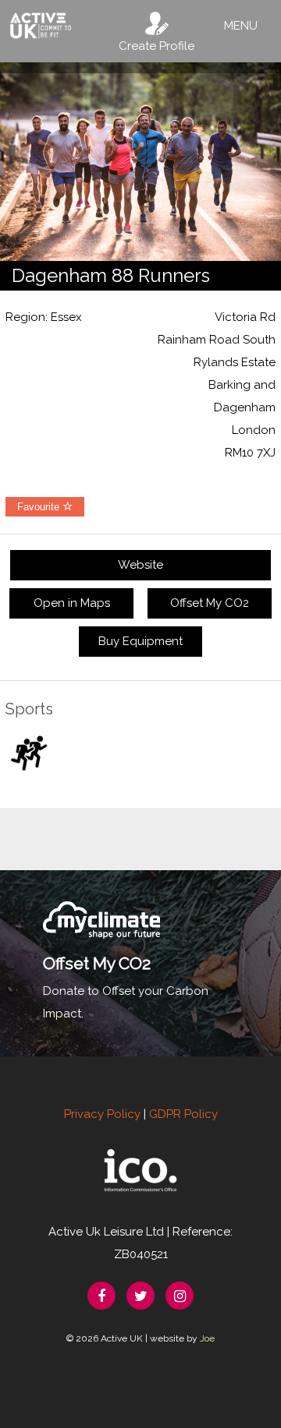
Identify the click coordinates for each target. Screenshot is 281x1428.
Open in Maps (72, 603)
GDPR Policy (183, 1114)
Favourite (39, 507)
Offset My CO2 (209, 603)
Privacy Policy (102, 1114)
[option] (140, 161)
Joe (207, 1338)
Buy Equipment (140, 641)
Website (140, 565)
